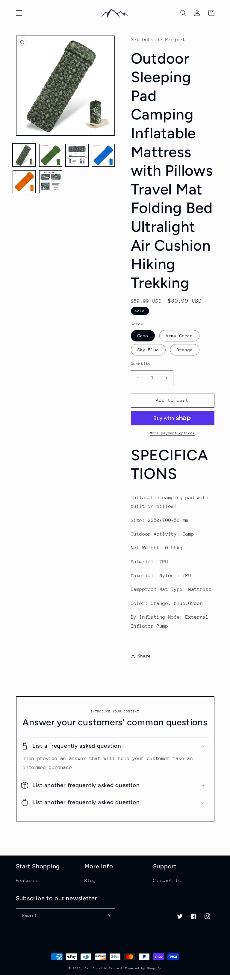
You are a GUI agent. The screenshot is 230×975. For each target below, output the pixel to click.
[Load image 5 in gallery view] (24, 181)
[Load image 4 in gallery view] (103, 155)
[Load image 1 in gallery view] (24, 155)
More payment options (172, 433)
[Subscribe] (108, 915)
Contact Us (167, 880)
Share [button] (144, 656)
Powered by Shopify (143, 968)
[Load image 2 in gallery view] (50, 155)
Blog (90, 880)
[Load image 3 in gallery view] (77, 155)
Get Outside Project (105, 968)
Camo (142, 335)
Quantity (141, 363)
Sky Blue (148, 349)
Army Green (179, 335)
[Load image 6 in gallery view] (50, 181)
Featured (27, 880)
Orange (185, 349)
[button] (19, 13)
